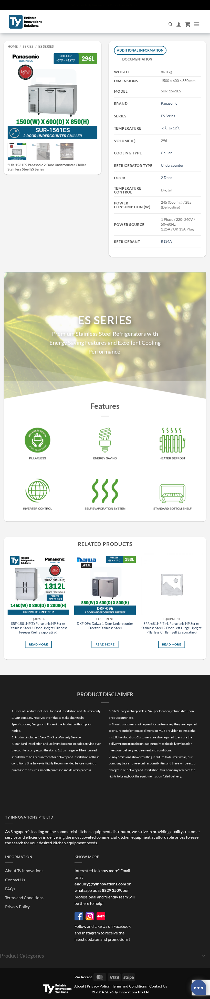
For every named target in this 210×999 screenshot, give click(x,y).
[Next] (89, 94)
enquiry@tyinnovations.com (100, 883)
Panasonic (169, 103)
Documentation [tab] (137, 59)
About (79, 986)
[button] (187, 24)
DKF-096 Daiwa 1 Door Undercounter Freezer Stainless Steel (105, 626)
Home (13, 46)
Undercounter (172, 165)
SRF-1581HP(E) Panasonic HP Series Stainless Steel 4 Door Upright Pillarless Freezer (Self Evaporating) (38, 628)
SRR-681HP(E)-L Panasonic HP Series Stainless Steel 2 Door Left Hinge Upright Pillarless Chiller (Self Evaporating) (171, 628)
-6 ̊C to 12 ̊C (170, 128)
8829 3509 (111, 890)
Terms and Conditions (24, 897)
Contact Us (15, 879)
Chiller (166, 153)
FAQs (10, 888)
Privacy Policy (17, 906)
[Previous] (15, 94)
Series (28, 46)
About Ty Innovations (24, 870)
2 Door (166, 177)
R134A (166, 241)
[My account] (178, 24)
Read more (38, 644)
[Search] (170, 24)
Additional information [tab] (140, 50)
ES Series (46, 46)
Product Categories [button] (22, 956)
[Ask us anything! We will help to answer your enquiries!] (198, 987)
